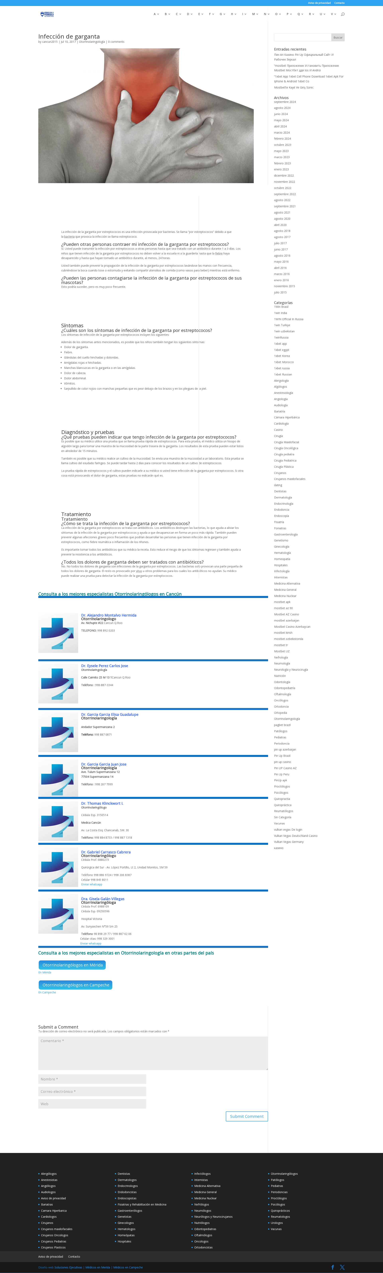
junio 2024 (281, 114)
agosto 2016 (282, 255)
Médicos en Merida (97, 1267)
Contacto (339, 3)
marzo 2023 (282, 157)
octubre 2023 (282, 145)
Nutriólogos (202, 1223)
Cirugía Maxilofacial (286, 442)
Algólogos (280, 386)
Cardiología (281, 423)
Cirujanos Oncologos (54, 1235)
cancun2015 (50, 42)
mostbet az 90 (283, 608)
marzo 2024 (282, 132)
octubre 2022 (282, 188)
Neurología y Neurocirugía (291, 669)
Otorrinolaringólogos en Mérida (73, 965)
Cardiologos (49, 1216)
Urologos (277, 1223)
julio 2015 (280, 292)
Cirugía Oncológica (286, 448)
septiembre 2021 (285, 206)
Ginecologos (126, 1223)
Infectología (281, 571)
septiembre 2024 (285, 102)
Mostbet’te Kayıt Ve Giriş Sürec (294, 87)
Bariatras (47, 1204)
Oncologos (201, 1241)
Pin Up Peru (281, 774)
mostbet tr (281, 645)
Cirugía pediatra (284, 454)
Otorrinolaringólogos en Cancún (148, 594)
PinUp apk (280, 780)
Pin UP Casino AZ (285, 768)
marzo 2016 (282, 274)
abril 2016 (280, 268)
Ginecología (281, 546)
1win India (280, 313)
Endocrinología (283, 503)
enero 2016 (281, 280)
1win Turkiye (282, 325)
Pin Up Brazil (282, 756)
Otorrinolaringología (92, 42)
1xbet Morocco (284, 362)
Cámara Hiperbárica (287, 417)
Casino (278, 430)
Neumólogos (202, 1210)
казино (278, 848)
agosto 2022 (282, 200)
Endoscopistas (127, 1198)
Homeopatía (282, 559)
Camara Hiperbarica (54, 1210)
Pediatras (280, 737)
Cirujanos (280, 473)
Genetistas (124, 1216)
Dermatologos (127, 1180)
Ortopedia (280, 713)
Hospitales (281, 565)
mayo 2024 (281, 120)
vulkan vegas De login (288, 829)
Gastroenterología (286, 534)
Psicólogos (281, 792)
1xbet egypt (281, 350)
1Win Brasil (281, 307)
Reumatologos (280, 1216)
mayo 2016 (281, 261)
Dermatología (283, 497)
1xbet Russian (283, 374)
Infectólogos (202, 1174)
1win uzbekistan (284, 331)
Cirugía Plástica (284, 467)
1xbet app (280, 344)
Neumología (282, 663)
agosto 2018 (282, 231)
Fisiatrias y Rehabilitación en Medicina (142, 1204)
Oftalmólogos (203, 1235)
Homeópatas (126, 1235)
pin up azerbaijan (285, 749)
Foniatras (280, 528)
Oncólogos (281, 700)
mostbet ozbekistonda (288, 639)
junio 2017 (281, 249)
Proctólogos (282, 786)
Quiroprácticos (280, 1210)
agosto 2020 (282, 218)
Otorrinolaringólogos (284, 1174)
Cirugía (278, 436)
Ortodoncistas (203, 1247)
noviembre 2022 (284, 182)
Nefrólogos (201, 1204)
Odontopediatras (205, 1229)
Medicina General (285, 590)
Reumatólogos (283, 811)
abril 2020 (280, 225)
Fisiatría (279, 522)
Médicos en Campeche (128, 1267)
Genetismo (281, 540)
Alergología (281, 380)
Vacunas (279, 823)
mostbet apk (282, 602)
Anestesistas (49, 1180)
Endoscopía (281, 516)
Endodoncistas (127, 1192)
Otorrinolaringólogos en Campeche (76, 985)
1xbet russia (282, 368)
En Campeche (47, 992)
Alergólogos (49, 1174)
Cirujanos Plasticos (53, 1247)
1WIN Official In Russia (288, 319)
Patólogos (280, 731)
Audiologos (48, 1192)
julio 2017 (280, 243)
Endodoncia (281, 509)
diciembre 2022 (284, 175)
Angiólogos (48, 1186)
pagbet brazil (282, 725)
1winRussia (281, 337)
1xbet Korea (282, 356)
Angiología (281, 399)
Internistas (281, 577)
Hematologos (126, 1229)
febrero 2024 (282, 138)
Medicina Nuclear (285, 596)
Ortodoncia (281, 706)
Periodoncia (281, 743)
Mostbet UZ (282, 651)
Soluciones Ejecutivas (68, 1267)
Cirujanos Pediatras (53, 1241)
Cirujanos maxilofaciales (289, 479)
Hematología (282, 553)
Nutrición (280, 676)
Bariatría (279, 411)
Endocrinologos (128, 1186)
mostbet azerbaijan (286, 620)
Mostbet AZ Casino (286, 614)
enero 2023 (281, 169)
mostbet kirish (283, 633)
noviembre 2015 (284, 286)
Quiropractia (282, 799)
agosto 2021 (282, 212)
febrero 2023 (282, 163)
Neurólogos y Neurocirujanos (213, 1216)
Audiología (281, 405)
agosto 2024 (282, 108)
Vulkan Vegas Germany (289, 842)
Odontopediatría (284, 688)
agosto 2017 (282, 237)
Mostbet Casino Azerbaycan (292, 627)
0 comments (116, 42)
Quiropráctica (282, 805)
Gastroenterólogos (130, 1210)
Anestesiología (283, 393)
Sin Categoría (282, 817)
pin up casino (282, 762)
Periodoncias (279, 1192)
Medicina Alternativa (287, 583)
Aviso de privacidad (319, 3)
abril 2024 (280, 126)
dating (278, 485)
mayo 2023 (281, 151)
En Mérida (44, 972)
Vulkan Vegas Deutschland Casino (296, 836)
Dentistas (280, 491)
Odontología (282, 682)
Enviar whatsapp (91, 884)
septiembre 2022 (285, 194)
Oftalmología (282, 694)
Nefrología (281, 657)
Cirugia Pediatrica (285, 460)
